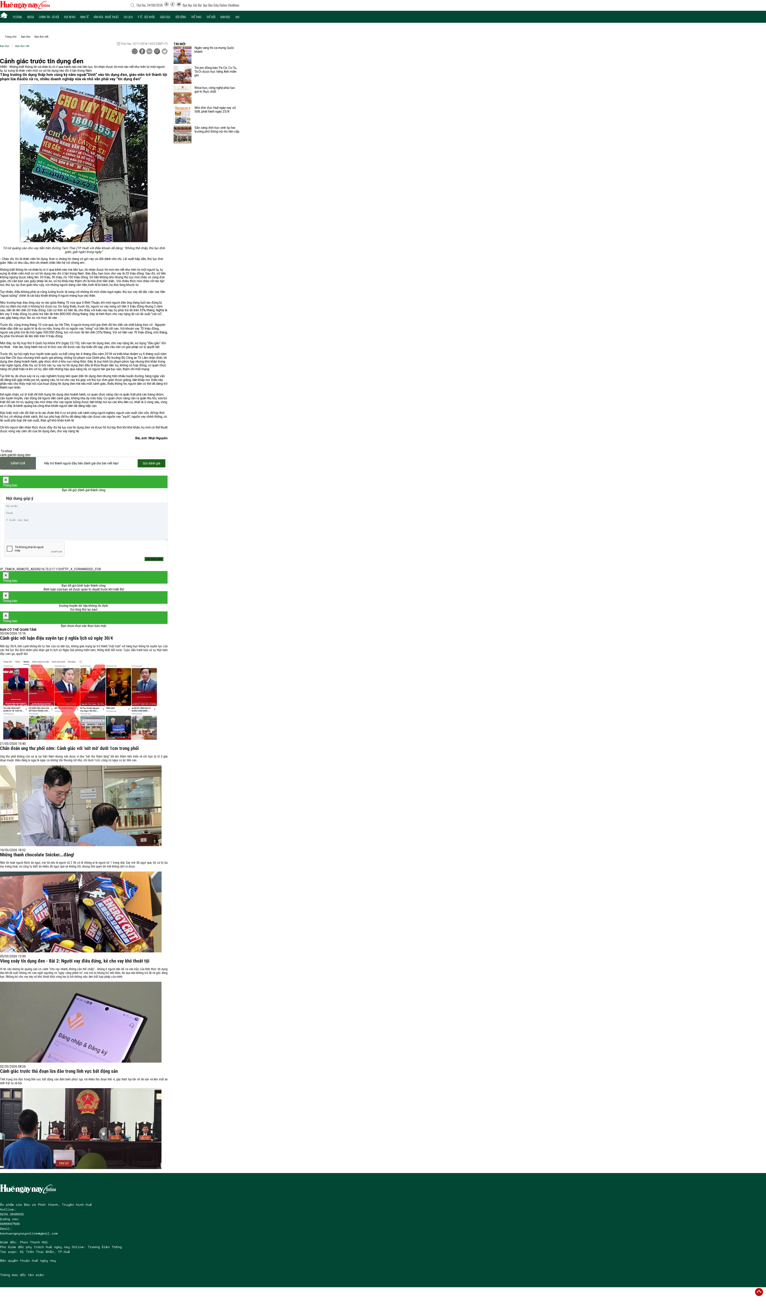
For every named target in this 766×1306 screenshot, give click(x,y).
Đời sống (181, 17)
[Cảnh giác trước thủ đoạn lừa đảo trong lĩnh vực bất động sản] (81, 1128)
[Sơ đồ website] (166, 5)
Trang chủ (10, 36)
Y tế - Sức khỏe (146, 17)
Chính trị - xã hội (49, 17)
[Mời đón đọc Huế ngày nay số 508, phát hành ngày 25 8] (183, 115)
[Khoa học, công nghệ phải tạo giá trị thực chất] (183, 95)
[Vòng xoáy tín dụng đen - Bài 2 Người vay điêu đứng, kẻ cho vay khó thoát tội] (81, 1022)
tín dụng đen (22, 455)
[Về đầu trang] (759, 1292)
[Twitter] (165, 51)
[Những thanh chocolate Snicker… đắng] (81, 912)
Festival (17, 17)
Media (30, 17)
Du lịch (128, 17)
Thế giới (210, 17)
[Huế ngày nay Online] (25, 8)
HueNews (233, 5)
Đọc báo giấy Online (215, 5)
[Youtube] (179, 5)
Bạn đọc (225, 17)
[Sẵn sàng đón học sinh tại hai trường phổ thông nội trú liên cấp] (183, 135)
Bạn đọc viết (41, 36)
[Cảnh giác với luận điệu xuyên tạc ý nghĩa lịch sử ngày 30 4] (81, 699)
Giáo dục (165, 17)
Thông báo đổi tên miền (22, 1274)
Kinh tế (84, 17)
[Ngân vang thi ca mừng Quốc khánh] (183, 55)
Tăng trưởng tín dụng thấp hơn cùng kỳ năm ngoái (43, 74)
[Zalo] (149, 51)
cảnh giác (6, 455)
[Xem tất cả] (237, 17)
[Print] (135, 51)
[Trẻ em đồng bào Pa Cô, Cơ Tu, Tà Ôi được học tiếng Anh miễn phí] (183, 75)
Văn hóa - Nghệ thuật (106, 17)
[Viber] (157, 51)
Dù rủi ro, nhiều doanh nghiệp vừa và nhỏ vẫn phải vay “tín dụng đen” (82, 79)
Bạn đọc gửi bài (192, 5)
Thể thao (196, 17)
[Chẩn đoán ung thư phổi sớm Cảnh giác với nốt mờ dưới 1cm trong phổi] (81, 805)
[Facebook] (172, 5)
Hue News (69, 17)
